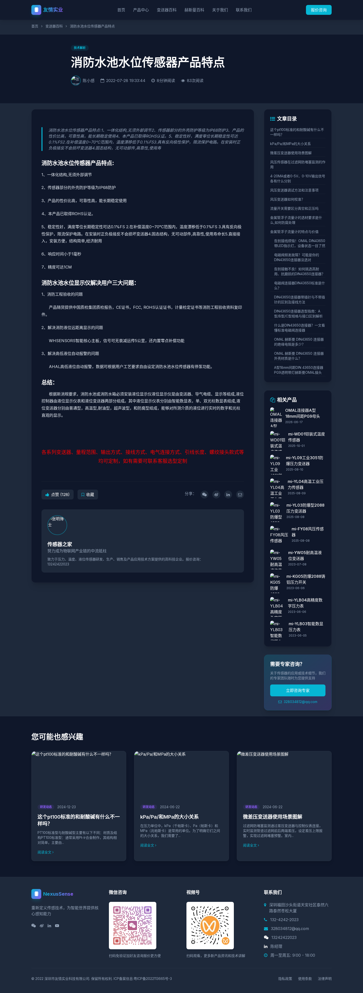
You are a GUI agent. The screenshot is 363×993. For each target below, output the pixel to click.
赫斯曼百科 (194, 9)
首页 (121, 9)
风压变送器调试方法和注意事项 (294, 190)
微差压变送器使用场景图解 (291, 153)
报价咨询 (319, 9)
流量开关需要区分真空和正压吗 (294, 208)
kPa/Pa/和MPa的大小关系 (290, 144)
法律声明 (325, 978)
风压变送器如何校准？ (287, 199)
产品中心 (141, 9)
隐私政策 (285, 978)
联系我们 (244, 9)
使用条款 (305, 978)
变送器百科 (167, 9)
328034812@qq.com (300, 702)
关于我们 (220, 9)
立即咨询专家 (298, 690)
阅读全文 (44, 852)
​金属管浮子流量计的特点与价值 (294, 231)
